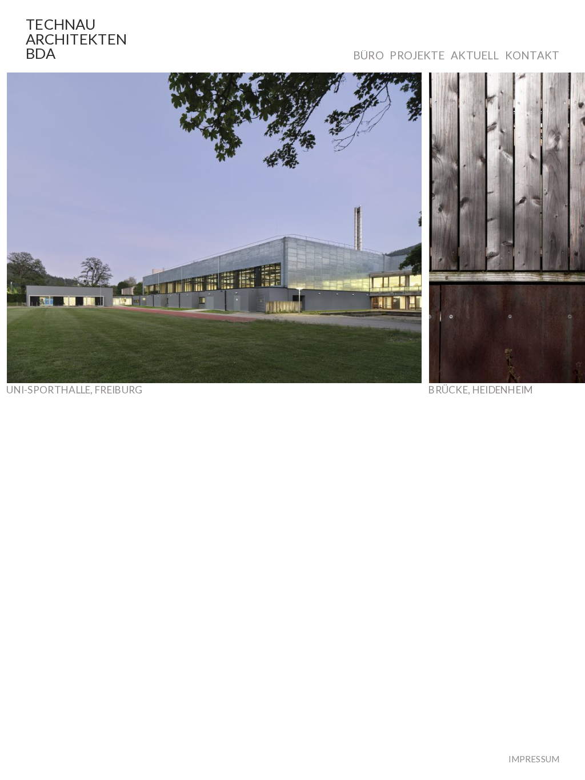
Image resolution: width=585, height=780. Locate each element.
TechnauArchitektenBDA (76, 38)
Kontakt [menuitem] (532, 55)
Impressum (533, 759)
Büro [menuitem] (368, 55)
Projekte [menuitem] (417, 55)
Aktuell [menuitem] (475, 55)
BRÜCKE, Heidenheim (480, 390)
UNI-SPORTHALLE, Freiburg (74, 390)
